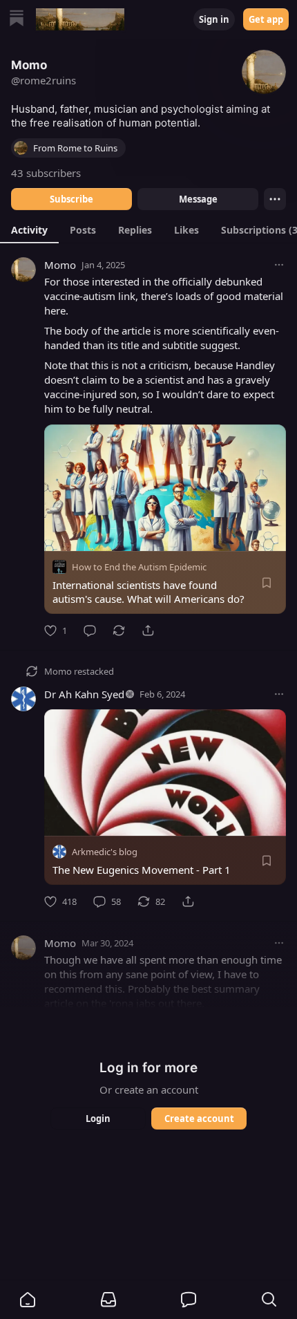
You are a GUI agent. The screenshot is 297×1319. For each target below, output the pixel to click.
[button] (28, 1300)
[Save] (267, 583)
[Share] (148, 630)
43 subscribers (46, 173)
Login (98, 1118)
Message (198, 199)
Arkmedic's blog (104, 851)
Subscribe (71, 199)
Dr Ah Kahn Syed (84, 694)
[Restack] (119, 630)
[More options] (279, 265)
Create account (199, 1118)
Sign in (214, 19)
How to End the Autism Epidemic (139, 567)
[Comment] (90, 630)
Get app (266, 19)
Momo (60, 265)
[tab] (29, 229)
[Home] (16, 20)
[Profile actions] (275, 199)
